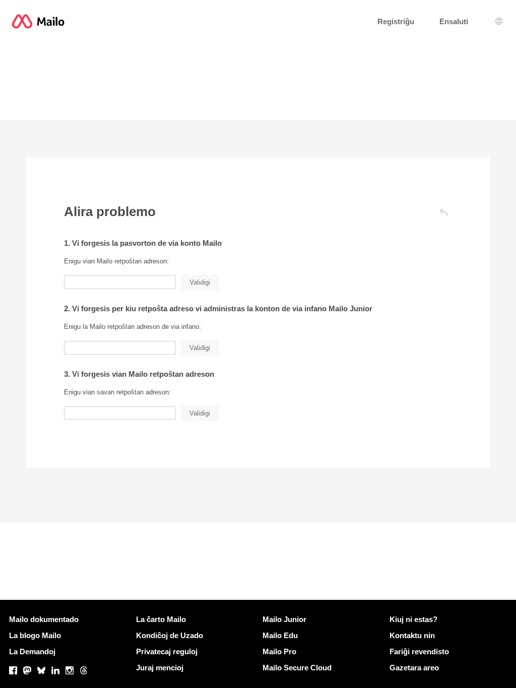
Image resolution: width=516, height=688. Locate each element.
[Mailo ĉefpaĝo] (38, 21)
